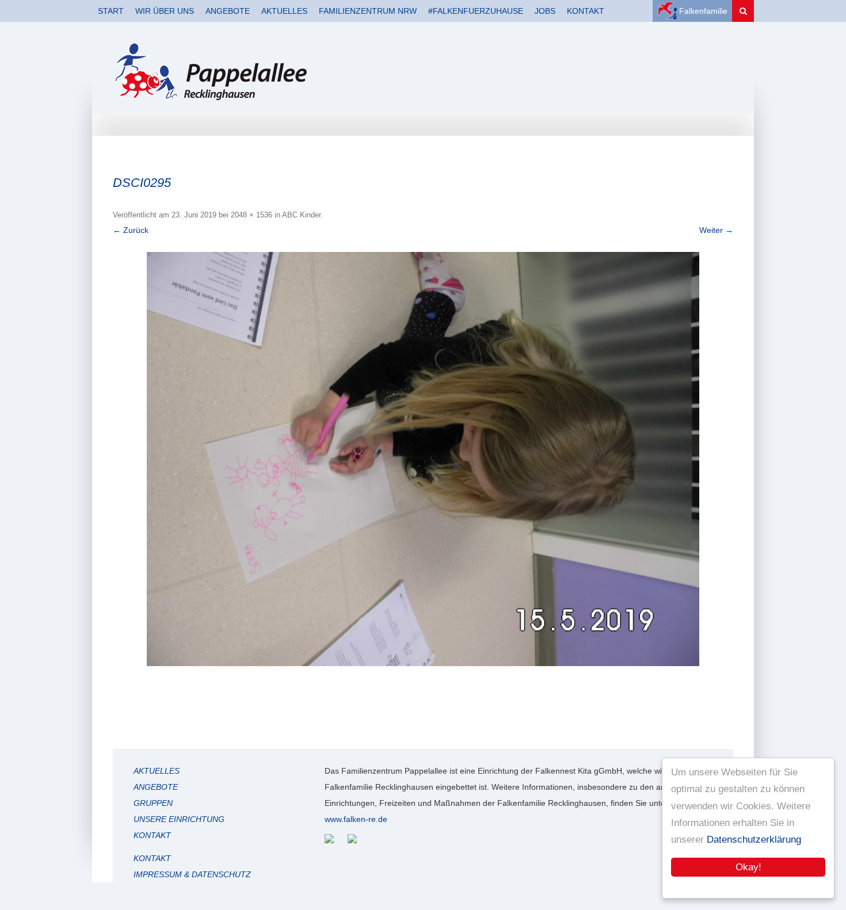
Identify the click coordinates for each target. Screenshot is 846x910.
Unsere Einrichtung (179, 819)
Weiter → (716, 230)
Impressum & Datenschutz (192, 874)
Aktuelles (284, 11)
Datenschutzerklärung (754, 839)
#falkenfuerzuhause (475, 11)
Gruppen (153, 803)
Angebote (227, 11)
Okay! (748, 867)
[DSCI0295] (423, 459)
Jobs (545, 11)
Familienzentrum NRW (368, 11)
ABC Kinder (301, 215)
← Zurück (130, 230)
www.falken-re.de (356, 819)
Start (111, 11)
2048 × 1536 (251, 215)
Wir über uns (164, 11)
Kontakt (585, 11)
